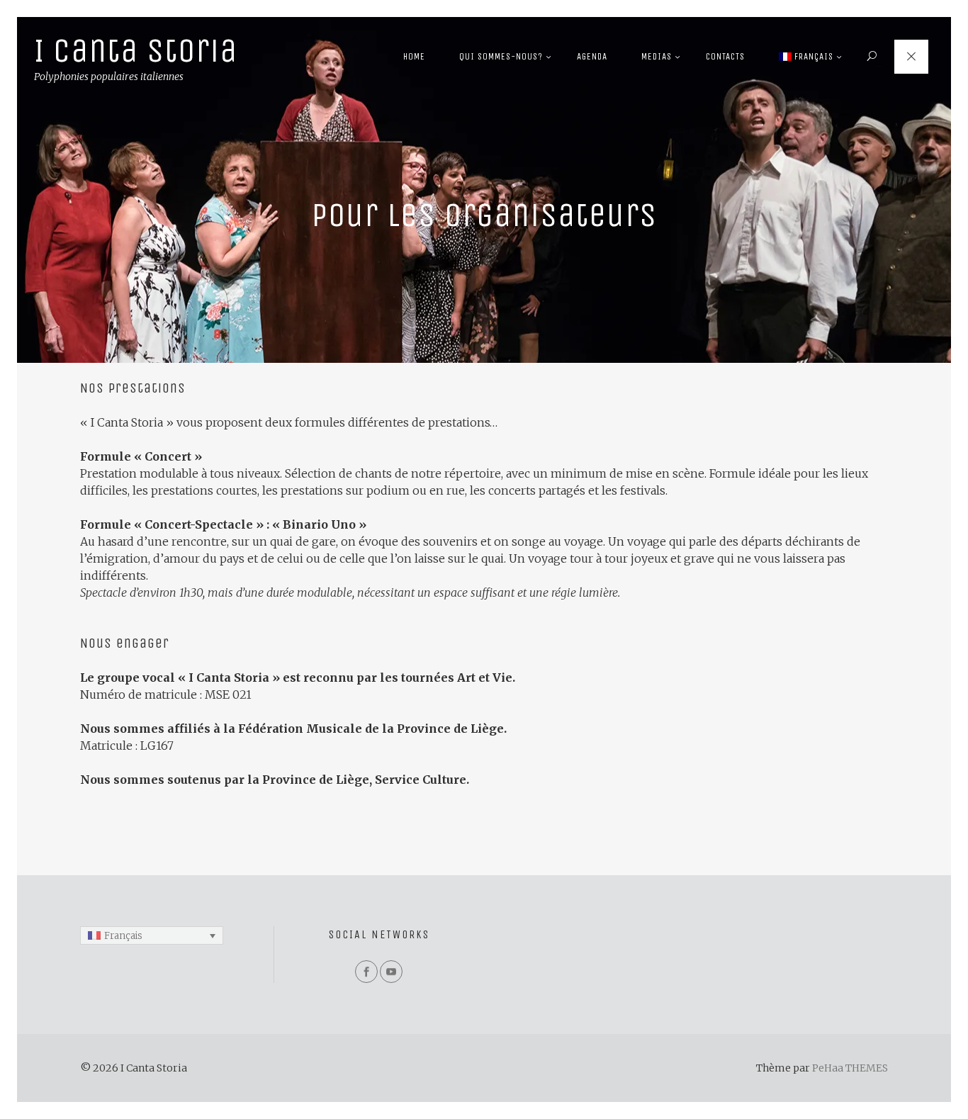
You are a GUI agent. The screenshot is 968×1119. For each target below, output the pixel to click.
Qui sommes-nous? (501, 56)
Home (414, 56)
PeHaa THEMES (850, 1068)
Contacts (725, 56)
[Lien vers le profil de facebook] (366, 971)
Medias (656, 56)
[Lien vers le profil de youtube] (391, 971)
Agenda (592, 56)
